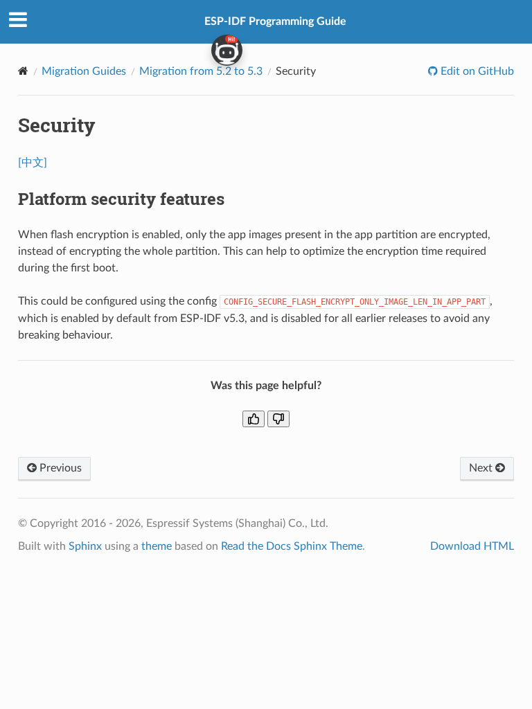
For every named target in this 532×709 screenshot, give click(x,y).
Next (482, 468)
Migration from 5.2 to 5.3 (201, 71)
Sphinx (85, 546)
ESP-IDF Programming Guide (275, 21)
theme (156, 546)
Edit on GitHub (476, 71)
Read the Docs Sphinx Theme (291, 546)
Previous (59, 468)
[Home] (23, 71)
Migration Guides (84, 71)
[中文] (32, 162)
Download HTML (472, 546)
